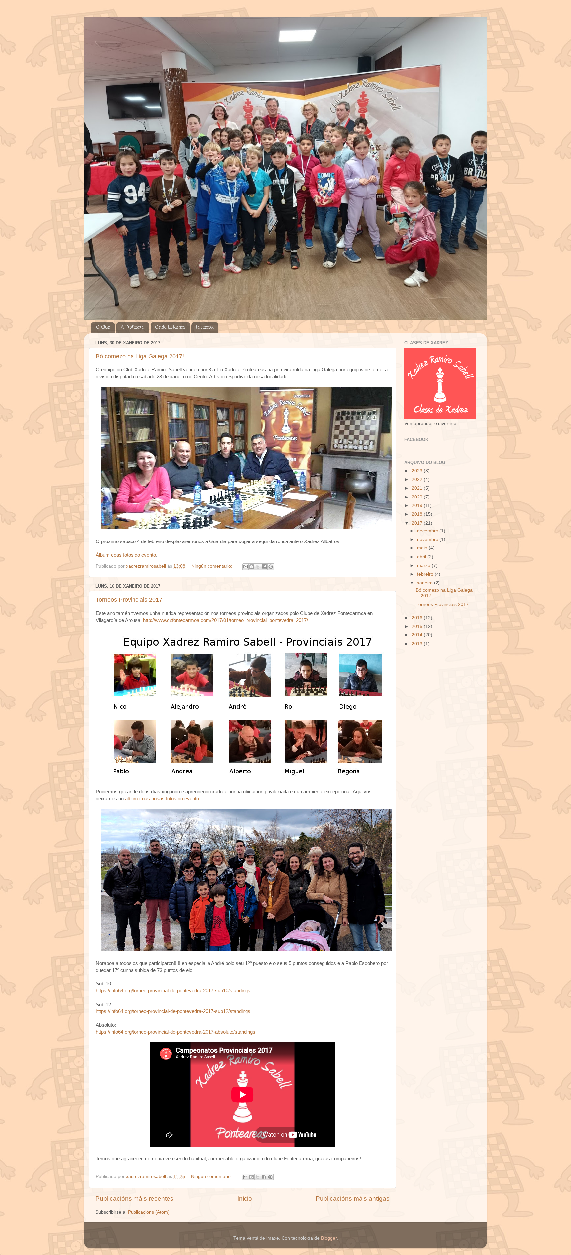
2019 (418, 505)
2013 (418, 643)
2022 (418, 479)
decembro (428, 530)
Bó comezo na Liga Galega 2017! (140, 356)
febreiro (426, 574)
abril (422, 556)
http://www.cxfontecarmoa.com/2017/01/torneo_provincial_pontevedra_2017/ (225, 620)
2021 (418, 488)
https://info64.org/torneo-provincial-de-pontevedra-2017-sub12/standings (173, 1011)
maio (423, 547)
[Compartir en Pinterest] (270, 566)
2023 (418, 470)
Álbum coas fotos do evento (126, 555)
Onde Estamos (170, 327)
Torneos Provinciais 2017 (129, 599)
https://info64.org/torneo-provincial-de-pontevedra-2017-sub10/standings (173, 990)
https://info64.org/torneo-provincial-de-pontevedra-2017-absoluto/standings (175, 1032)
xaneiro (425, 582)
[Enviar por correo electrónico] (245, 566)
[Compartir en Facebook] (264, 566)
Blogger (329, 1238)
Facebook (204, 327)
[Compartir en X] (258, 566)
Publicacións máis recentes (134, 1198)
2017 (418, 523)
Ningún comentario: (212, 566)
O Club (103, 327)
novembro (428, 539)
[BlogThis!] (251, 566)
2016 (418, 617)
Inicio (244, 1198)
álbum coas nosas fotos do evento (162, 798)
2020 (418, 497)
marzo (424, 565)
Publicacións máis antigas (353, 1198)
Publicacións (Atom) (149, 1212)
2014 (418, 634)
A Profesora (132, 327)
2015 (418, 626)
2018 (418, 514)
